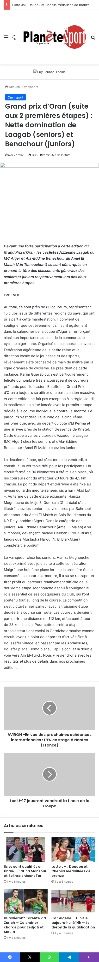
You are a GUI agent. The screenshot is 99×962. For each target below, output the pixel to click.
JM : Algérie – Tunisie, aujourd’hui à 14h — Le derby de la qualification (73, 923)
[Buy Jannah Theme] (49, 72)
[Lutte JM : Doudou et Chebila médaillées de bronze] (73, 849)
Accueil (14, 87)
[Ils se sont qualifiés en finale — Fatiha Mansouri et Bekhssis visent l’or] (26, 849)
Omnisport (30, 87)
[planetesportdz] (53, 37)
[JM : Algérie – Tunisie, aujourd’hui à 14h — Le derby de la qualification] (73, 901)
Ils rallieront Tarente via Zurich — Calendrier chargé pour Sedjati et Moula (25, 925)
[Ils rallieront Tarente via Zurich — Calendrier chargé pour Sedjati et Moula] (26, 901)
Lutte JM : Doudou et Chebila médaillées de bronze (51, 5)
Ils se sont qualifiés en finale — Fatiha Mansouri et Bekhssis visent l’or (25, 871)
